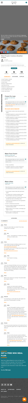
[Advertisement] (14, 19)
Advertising (11, 389)
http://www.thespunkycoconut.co (11, 250)
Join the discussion (23, 220)
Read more (23, 35)
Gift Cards (4, 391)
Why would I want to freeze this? (12, 108)
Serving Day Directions (10, 104)
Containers (15, 76)
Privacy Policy (4, 396)
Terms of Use (10, 396)
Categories (14, 218)
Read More (14, 68)
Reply (5, 230)
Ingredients (7, 76)
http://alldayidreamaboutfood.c (18, 315)
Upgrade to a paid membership (12, 143)
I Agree (2, 39)
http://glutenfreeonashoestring (10, 246)
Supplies (22, 76)
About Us (3, 389)
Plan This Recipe (22, 52)
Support (18, 389)
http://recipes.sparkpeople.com (13, 291)
